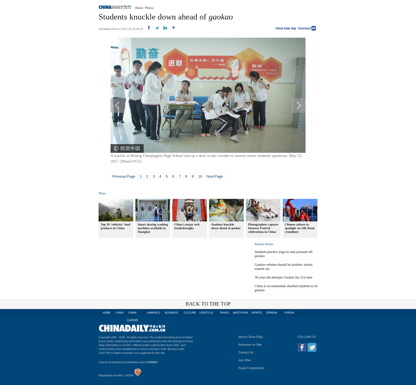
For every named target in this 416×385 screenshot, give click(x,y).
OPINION (271, 312)
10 (200, 176)
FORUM (289, 312)
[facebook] (147, 29)
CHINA (119, 312)
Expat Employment (251, 368)
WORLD (155, 312)
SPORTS (256, 312)
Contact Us (246, 352)
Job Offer (244, 360)
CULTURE (190, 312)
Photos (149, 8)
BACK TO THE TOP (208, 304)
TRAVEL (224, 312)
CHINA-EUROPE (132, 316)
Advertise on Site (250, 344)
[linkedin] (163, 29)
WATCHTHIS (240, 312)
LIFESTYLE (206, 312)
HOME (106, 312)
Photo (102, 193)
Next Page (215, 176)
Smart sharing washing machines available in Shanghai (153, 228)
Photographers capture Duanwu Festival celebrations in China (263, 228)
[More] (172, 29)
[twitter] (155, 29)
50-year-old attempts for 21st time (283, 277)
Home (139, 8)
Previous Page (123, 176)
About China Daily (250, 336)
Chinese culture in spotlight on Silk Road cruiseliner (299, 228)
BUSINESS (171, 312)
